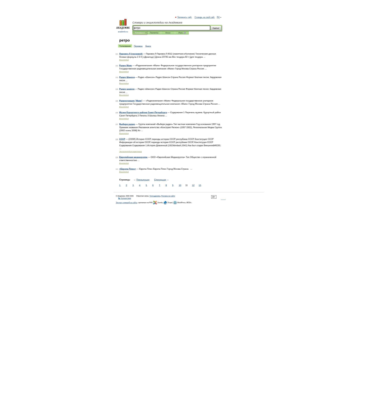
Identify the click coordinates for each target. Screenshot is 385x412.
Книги (168, 33)
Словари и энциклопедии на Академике (157, 22)
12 (193, 185)
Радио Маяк (125, 65)
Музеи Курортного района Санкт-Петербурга (143, 112)
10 (180, 185)
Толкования (140, 33)
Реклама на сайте (168, 196)
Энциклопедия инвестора (130, 152)
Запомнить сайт (185, 17)
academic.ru (123, 32)
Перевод (138, 46)
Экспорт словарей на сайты (126, 202)
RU (218, 17)
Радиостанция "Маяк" (130, 100)
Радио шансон (126, 89)
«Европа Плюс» (127, 169)
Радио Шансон (127, 77)
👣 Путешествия (124, 198)
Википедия (124, 60)
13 (200, 185)
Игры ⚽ (182, 33)
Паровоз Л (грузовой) (131, 54)
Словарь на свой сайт (205, 17)
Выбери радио (127, 124)
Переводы (154, 33)
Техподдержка (154, 196)
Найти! (216, 28)
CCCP (122, 139)
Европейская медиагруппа (133, 157)
